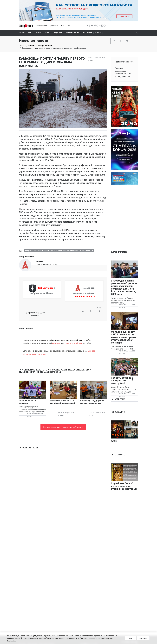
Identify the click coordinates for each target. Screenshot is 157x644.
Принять (130, 638)
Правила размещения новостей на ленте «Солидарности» (123, 72)
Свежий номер (72, 33)
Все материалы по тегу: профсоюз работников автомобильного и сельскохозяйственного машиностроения (63, 428)
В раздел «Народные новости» (36, 314)
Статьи (30, 33)
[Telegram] (127, 40)
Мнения (38, 33)
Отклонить (143, 638)
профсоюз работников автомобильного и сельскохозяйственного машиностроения (59, 251)
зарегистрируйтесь (73, 340)
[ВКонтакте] (114, 40)
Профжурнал (87, 33)
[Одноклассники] (120, 40)
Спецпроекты (58, 33)
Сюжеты (47, 33)
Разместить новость (124, 62)
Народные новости (45, 46)
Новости (22, 33)
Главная (22, 46)
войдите (56, 340)
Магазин (98, 33)
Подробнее (11, 641)
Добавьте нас (45, 288)
